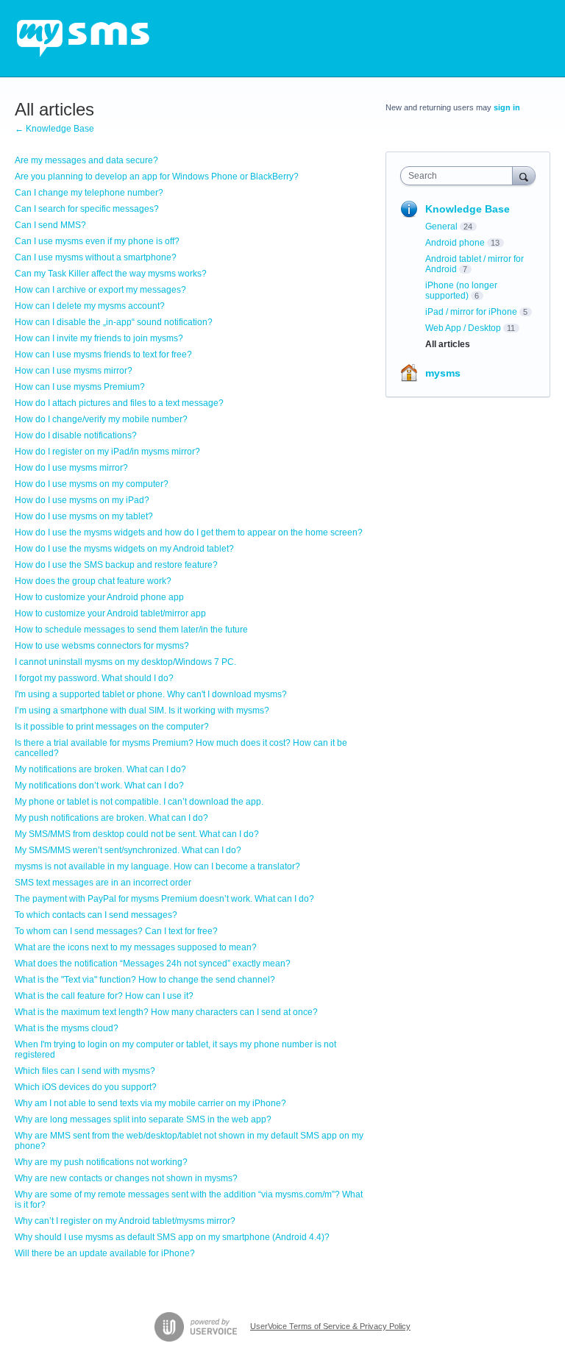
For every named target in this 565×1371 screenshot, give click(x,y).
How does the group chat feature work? (93, 581)
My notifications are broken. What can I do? (100, 769)
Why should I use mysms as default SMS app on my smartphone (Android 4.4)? (172, 1237)
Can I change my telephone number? (89, 193)
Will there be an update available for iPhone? (105, 1253)
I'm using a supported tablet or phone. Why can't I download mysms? (151, 694)
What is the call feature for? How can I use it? (104, 996)
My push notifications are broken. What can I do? (111, 818)
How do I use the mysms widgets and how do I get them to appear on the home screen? (189, 532)
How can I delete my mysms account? (90, 306)
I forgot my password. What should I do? (94, 678)
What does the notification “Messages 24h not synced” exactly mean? (153, 963)
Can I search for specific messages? (87, 209)
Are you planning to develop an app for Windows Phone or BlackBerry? (157, 176)
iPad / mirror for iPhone (471, 312)
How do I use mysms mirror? (71, 468)
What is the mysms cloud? (66, 1028)
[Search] (524, 175)
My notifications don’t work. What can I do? (99, 785)
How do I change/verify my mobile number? (101, 419)
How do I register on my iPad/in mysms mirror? (107, 451)
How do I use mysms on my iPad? (82, 500)
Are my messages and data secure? (86, 160)
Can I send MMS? (50, 225)
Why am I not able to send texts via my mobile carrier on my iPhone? (150, 1103)
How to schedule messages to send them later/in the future (131, 629)
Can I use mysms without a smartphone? (96, 257)
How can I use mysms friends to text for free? (103, 354)
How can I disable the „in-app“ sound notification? (114, 322)
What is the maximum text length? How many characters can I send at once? (166, 1012)
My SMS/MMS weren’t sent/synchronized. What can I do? (128, 850)
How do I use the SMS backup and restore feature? (116, 565)
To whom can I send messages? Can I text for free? (116, 931)
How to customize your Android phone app (99, 597)
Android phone (455, 243)
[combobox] (460, 176)
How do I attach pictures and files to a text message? (119, 403)
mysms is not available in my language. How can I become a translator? (157, 866)
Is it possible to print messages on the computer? (112, 727)
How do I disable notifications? (76, 435)
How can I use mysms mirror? (73, 371)
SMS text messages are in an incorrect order (103, 882)
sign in (507, 107)
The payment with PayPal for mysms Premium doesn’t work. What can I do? (164, 899)
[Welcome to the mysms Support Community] (83, 38)
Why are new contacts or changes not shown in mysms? (126, 1178)
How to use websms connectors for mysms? (102, 646)
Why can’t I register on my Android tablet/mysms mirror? (125, 1221)
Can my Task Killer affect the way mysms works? (111, 273)
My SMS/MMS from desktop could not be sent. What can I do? (137, 834)
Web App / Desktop (463, 328)
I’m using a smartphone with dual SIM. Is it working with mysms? (142, 710)
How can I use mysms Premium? (80, 387)
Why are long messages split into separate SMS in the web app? (143, 1119)
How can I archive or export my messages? (100, 290)
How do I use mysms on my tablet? (84, 516)
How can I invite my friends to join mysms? (99, 338)
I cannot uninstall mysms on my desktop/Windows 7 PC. (125, 662)
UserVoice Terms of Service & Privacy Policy (330, 1326)
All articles (447, 344)
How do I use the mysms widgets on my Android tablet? (124, 549)
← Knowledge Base (54, 129)
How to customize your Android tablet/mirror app (110, 613)
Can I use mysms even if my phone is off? (97, 241)
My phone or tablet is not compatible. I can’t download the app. (139, 802)
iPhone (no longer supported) (461, 290)
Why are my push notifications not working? (101, 1162)
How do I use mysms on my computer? (91, 484)
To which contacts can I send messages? (96, 915)
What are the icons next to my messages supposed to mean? (136, 947)
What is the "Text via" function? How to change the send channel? (145, 980)
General (441, 226)
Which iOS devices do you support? (86, 1087)
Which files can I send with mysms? (85, 1071)
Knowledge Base (467, 209)
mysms (443, 373)
